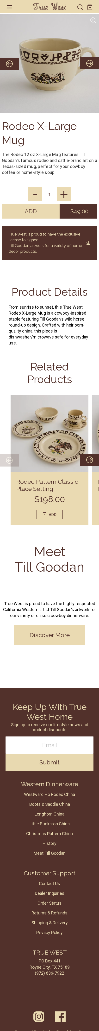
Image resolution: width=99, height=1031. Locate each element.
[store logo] (49, 6)
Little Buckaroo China (50, 823)
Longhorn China (49, 813)
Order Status (49, 903)
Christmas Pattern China (49, 833)
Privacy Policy (49, 932)
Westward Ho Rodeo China (49, 794)
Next (82, 460)
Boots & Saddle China (49, 804)
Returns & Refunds (49, 912)
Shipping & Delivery (49, 922)
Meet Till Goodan (50, 853)
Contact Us (49, 883)
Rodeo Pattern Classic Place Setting (47, 485)
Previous (9, 460)
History (49, 843)
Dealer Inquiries (49, 893)
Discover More (50, 635)
